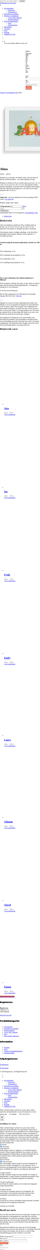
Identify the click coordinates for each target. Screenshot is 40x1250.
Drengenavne (12, 1084)
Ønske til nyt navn (6, 1236)
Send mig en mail (5, 1015)
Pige (16, 92)
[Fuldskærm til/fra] (3, 1247)
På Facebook (4, 1068)
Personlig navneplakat (11, 1029)
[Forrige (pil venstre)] (1, 1249)
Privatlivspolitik (9, 1053)
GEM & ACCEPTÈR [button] (7, 1206)
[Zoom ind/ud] (1, 1247)
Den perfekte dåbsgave (11, 1036)
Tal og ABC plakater (11, 1032)
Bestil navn (4, 1243)
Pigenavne (11, 1082)
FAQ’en (19, 296)
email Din (27, 76)
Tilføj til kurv (4, 211)
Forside (2, 92)
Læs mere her (9, 199)
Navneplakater (10, 92)
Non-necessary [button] (5, 1159)
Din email (27, 82)
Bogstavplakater (9, 1030)
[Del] (5, 1247)
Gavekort (7, 1101)
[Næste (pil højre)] (3, 1249)
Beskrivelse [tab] (8, 216)
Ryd (24, 206)
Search (22, 1)
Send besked (28, 87)
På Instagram (4, 1064)
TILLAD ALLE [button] (24, 1114)
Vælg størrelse (5, 206)
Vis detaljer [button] (12, 1114)
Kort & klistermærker (11, 1093)
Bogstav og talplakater (11, 1088)
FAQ (5, 1049)
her (4, 296)
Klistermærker (12, 1097)
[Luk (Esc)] (7, 1247)
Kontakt (6, 1047)
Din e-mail (4, 1241)
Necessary (5, 1146)
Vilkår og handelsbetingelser (13, 1051)
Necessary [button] (3, 1144)
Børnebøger (8, 1099)
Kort (5, 1034)
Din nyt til (3, 1238)
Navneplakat (8, 1027)
